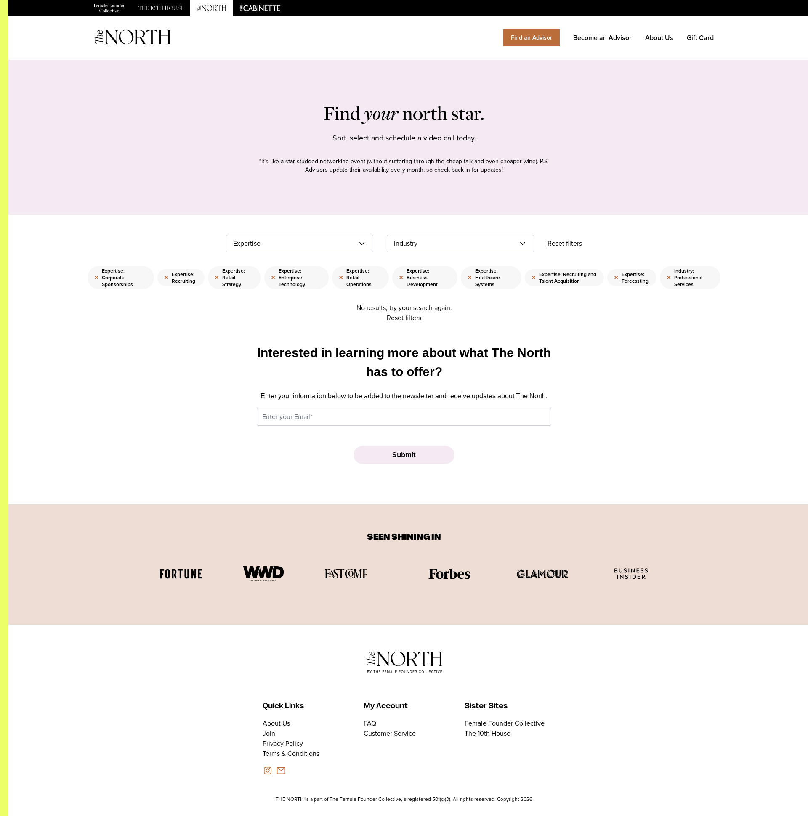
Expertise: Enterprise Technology (288, 277)
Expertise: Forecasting (631, 277)
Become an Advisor (602, 37)
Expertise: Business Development (418, 277)
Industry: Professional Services (684, 277)
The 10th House (487, 733)
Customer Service (390, 733)
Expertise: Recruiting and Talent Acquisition (564, 277)
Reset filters (565, 243)
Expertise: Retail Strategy (230, 277)
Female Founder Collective (505, 723)
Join (269, 733)
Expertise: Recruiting (179, 277)
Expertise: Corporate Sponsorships (113, 277)
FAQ (370, 723)
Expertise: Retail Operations (355, 277)
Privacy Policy (283, 743)
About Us (659, 37)
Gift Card (700, 37)
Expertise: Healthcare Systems (484, 277)
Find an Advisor (531, 37)
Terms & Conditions (291, 753)
